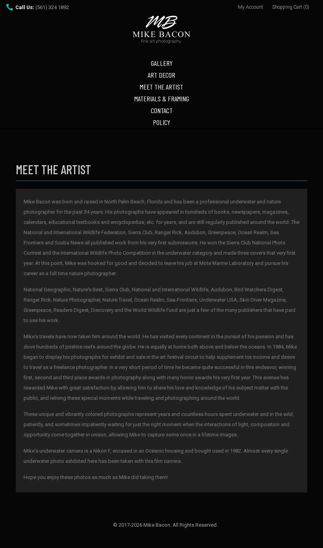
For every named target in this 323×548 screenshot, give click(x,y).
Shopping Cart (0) (290, 7)
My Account (250, 7)
